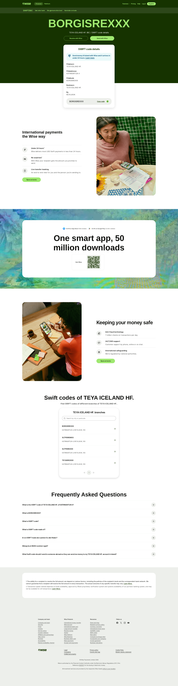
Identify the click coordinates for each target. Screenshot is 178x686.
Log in (144, 4)
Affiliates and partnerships (46, 634)
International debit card (71, 626)
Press (39, 626)
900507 (81, 665)
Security (40, 624)
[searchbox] (89, 418)
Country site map (95, 652)
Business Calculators (96, 643)
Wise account (68, 624)
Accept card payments (71, 643)
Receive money (68, 631)
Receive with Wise (76, 38)
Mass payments (69, 640)
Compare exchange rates (97, 637)
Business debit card (70, 638)
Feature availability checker (46, 643)
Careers (40, 628)
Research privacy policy (97, 624)
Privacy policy (94, 650)
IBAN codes (93, 632)
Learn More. (128, 583)
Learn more (89, 58)
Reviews (40, 638)
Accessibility (41, 640)
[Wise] (26, 4)
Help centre (41, 637)
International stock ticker (97, 628)
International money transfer (72, 622)
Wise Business (68, 637)
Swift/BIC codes (95, 631)
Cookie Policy (120, 650)
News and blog (94, 622)
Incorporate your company (98, 638)
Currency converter (96, 626)
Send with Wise (102, 38)
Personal (39, 4)
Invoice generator (95, 640)
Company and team (44, 622)
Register (151, 4)
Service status (42, 631)
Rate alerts (93, 634)
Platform (47, 4)
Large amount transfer (70, 628)
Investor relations (43, 632)
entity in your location (109, 669)
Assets (66, 632)
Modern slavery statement (123, 652)
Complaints (67, 652)
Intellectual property (70, 654)
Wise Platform (68, 634)
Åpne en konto (31, 180)
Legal (65, 650)
